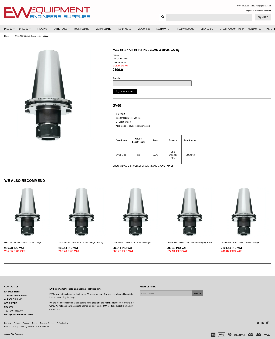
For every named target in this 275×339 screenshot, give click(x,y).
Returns (17, 323)
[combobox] (205, 17)
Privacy (26, 323)
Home (6, 36)
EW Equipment (17, 334)
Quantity (116, 78)
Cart (265, 17)
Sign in (249, 10)
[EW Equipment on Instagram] (267, 323)
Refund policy (62, 323)
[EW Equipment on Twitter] (258, 323)
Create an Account (263, 10)
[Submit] (162, 17)
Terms (34, 323)
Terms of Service (47, 323)
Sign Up (197, 293)
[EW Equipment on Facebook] (262, 323)
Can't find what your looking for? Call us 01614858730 (26, 326)
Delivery (7, 323)
